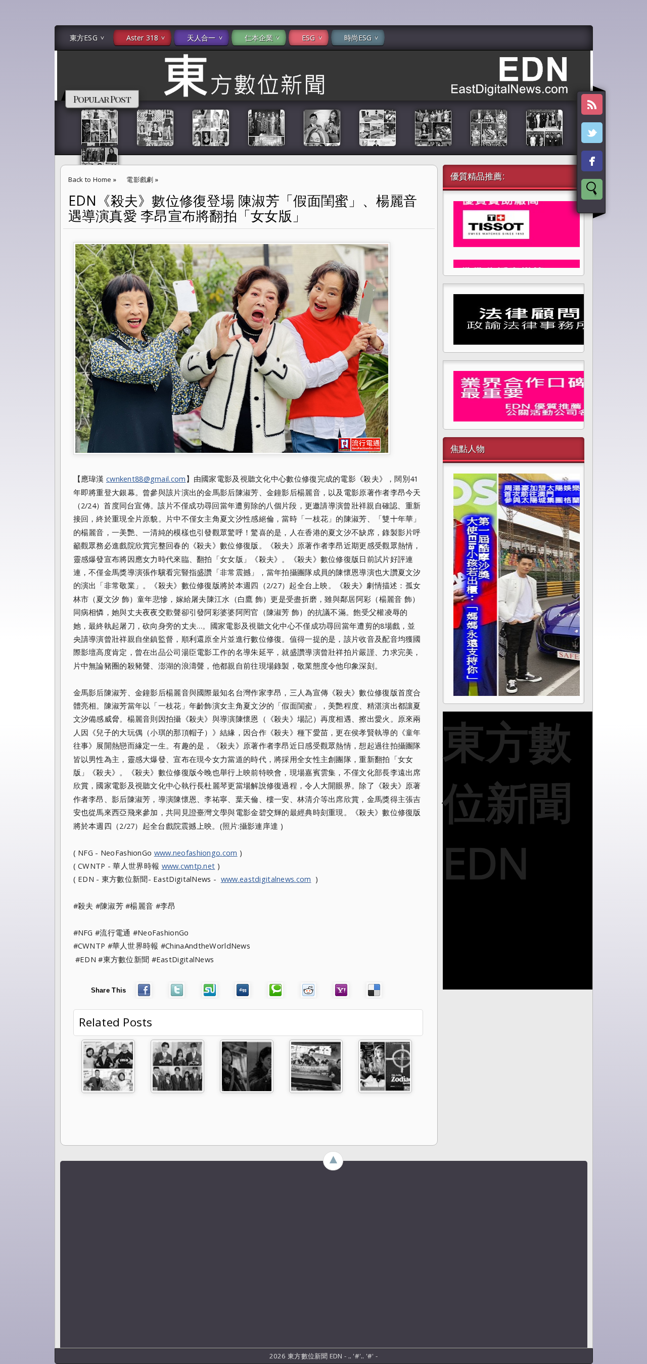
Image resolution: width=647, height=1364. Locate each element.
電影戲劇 (139, 179)
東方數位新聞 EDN (507, 801)
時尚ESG (358, 37)
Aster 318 (142, 37)
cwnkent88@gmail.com (146, 479)
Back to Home (90, 179)
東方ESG (84, 37)
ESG (308, 37)
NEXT (630, 159)
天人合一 (201, 37)
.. (350, 1355)
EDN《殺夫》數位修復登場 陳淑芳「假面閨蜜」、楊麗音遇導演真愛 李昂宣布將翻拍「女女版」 (243, 208)
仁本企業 (259, 37)
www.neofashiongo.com (196, 853)
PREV (16, 159)
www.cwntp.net (188, 866)
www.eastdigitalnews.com (266, 879)
